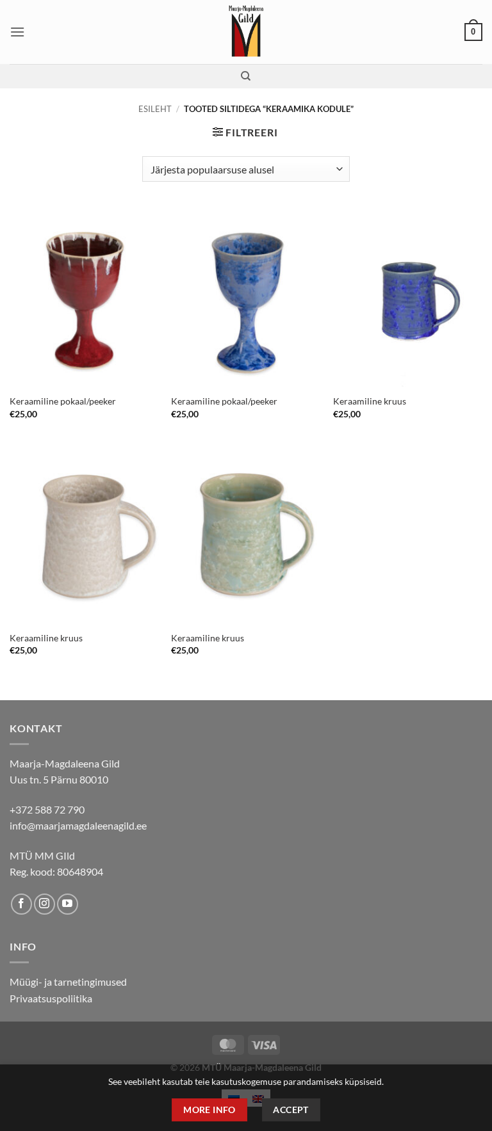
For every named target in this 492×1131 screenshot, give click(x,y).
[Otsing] (245, 76)
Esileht (155, 109)
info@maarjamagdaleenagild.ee (78, 825)
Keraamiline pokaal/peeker (63, 401)
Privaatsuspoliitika (51, 998)
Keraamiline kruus (369, 401)
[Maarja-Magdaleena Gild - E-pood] (246, 32)
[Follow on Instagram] (44, 904)
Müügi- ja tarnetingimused (68, 981)
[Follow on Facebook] (21, 904)
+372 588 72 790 (47, 809)
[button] (17, 31)
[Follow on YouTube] (67, 904)
